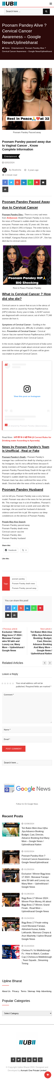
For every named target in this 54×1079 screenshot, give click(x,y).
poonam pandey (18, 579)
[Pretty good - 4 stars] (10, 683)
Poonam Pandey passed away (24, 588)
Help (38, 991)
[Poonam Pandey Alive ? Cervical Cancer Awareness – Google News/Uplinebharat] (11, 857)
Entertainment (17, 48)
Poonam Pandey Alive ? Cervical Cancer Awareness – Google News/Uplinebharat (36, 859)
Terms (23, 991)
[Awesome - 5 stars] (13, 683)
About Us (6, 991)
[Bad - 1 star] (2, 683)
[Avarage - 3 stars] (7, 683)
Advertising (46, 991)
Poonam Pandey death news (23, 584)
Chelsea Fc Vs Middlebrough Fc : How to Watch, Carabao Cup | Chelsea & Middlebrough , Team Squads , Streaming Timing (37, 957)
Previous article (10, 629)
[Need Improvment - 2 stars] (5, 683)
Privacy (15, 991)
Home (7, 48)
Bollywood (12, 218)
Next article (45, 629)
